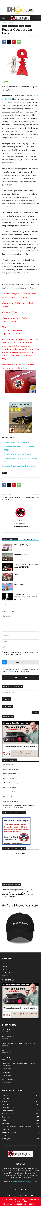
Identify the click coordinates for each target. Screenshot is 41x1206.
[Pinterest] (14, 42)
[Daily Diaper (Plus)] (7, 547)
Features (10, 23)
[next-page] (6, 604)
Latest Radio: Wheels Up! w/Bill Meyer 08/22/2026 (18, 1043)
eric (5, 37)
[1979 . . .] (7, 577)
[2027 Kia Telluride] (7, 557)
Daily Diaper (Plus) (21, 545)
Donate (4, 969)
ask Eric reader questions (16, 473)
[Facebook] (4, 42)
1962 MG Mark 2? (8, 1080)
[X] (9, 42)
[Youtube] (32, 1196)
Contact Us (6, 972)
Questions (28, 26)
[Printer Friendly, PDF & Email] (20, 81)
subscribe (11, 671)
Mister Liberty (8, 783)
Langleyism (15, 769)
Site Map (5, 975)
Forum (4, 966)
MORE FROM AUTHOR (27, 539)
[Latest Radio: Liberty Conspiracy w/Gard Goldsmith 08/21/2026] (7, 596)
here (21, 312)
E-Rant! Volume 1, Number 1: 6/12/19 (11, 498)
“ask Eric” (15, 288)
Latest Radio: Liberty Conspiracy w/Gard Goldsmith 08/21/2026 (26, 596)
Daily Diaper (18, 584)
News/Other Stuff (13, 26)
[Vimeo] (20, 1196)
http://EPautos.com (20, 523)
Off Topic (21, 26)
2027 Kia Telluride (21, 555)
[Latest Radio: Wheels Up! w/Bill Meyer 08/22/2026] (7, 567)
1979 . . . (17, 574)
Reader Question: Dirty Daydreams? (20, 466)
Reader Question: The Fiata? (17, 442)
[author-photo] (20, 517)
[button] (3, 18)
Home (4, 23)
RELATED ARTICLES (10, 539)
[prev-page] (3, 604)
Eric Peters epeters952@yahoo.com (24, 1182)
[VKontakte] (26, 1196)
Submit (6, 699)
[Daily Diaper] (7, 586)
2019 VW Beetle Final (31, 497)
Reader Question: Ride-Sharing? (18, 454)
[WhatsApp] (19, 42)
